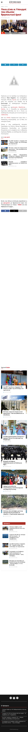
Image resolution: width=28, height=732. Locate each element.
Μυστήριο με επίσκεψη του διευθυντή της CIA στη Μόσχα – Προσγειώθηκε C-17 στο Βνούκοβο (17, 563)
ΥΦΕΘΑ (20, 205)
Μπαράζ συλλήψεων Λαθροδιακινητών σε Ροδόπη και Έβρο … (18, 163)
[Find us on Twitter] (14, 698)
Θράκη (3, 109)
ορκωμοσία (6, 203)
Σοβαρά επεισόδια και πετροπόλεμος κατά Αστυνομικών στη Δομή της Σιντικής (13, 487)
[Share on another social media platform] (23, 65)
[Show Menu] (1, 2)
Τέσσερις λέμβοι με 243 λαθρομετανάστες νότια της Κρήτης (17, 528)
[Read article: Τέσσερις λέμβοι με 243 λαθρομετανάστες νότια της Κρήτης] (5, 528)
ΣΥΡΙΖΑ (8, 117)
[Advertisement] (14, 49)
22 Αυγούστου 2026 (7, 516)
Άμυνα (14, 99)
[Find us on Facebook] (11, 698)
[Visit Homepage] (15, 2)
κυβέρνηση (4, 114)
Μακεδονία (22, 107)
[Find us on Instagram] (17, 698)
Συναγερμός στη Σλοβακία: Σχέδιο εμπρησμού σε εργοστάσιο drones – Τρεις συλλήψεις (16, 553)
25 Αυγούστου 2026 (12, 145)
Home (2, 6)
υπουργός (15, 107)
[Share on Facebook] (5, 65)
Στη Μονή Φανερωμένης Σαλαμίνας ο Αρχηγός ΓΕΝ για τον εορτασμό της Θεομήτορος (18, 156)
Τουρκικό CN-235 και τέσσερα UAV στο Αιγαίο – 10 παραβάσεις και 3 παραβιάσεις (17, 537)
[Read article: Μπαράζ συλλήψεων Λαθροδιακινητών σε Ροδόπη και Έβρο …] (4, 163)
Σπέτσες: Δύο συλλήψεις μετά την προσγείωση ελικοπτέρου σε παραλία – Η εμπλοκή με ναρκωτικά (13, 512)
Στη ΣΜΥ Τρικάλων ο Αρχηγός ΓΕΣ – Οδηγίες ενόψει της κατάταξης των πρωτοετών (18, 142)
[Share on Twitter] (14, 65)
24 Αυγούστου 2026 (12, 159)
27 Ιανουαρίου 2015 (5, 17)
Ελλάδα (6, 6)
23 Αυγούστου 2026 (12, 166)
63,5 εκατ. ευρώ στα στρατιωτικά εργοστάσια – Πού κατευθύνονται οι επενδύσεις (18, 149)
